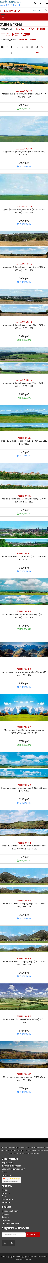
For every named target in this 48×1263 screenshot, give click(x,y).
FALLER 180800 (24, 1074)
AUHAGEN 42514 (24, 322)
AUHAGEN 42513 (24, 264)
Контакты (6, 1175)
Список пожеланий (11, 1223)
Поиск (5, 1190)
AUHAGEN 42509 (24, 148)
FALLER (33, 39)
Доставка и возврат (11, 1166)
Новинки (6, 1202)
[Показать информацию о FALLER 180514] (24, 765)
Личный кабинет (10, 1211)
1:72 (30, 29)
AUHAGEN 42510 (24, 206)
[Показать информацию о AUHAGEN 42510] (24, 187)
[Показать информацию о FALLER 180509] (24, 476)
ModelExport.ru (10, 1)
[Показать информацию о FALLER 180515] (24, 823)
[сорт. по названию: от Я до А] (21, 47)
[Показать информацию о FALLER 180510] (24, 534)
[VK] (5, 1243)
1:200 (25, 34)
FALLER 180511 (24, 611)
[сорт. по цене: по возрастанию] (27, 47)
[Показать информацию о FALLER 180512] (24, 649)
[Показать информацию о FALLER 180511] (24, 591)
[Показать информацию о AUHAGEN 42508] (24, 71)
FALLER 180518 (24, 1016)
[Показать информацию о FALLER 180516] (24, 881)
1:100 (40, 29)
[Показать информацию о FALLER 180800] (24, 1054)
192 (37, 52)
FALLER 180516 (24, 900)
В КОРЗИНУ (25, 166)
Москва (2, 5)
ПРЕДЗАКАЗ (25, 108)
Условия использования (13, 1169)
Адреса (5, 1217)
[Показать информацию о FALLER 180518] (24, 996)
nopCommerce (15, 1257)
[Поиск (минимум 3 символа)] (46, 11)
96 (42, 47)
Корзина (6, 1220)
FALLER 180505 (24, 438)
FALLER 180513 (24, 727)
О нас (4, 1172)
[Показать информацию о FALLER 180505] (24, 418)
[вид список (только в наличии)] (7, 47)
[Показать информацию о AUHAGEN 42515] (24, 360)
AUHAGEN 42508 (24, 90)
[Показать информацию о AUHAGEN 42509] (24, 129)
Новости (6, 1193)
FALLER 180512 (24, 669)
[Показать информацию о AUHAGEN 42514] (24, 302)
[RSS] (11, 1243)
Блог (4, 1196)
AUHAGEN (23, 39)
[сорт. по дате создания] (11, 52)
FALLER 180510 (24, 553)
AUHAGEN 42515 (24, 380)
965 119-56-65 (13, 5)
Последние (7, 1199)
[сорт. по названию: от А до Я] (16, 47)
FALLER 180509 (24, 495)
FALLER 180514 (24, 785)
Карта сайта (7, 1162)
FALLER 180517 (24, 958)
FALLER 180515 (24, 842)
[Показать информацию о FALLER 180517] (24, 939)
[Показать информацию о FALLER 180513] (24, 707)
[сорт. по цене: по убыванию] (32, 47)
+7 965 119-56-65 (10, 11)
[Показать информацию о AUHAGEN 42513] (24, 244)
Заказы (5, 1214)
